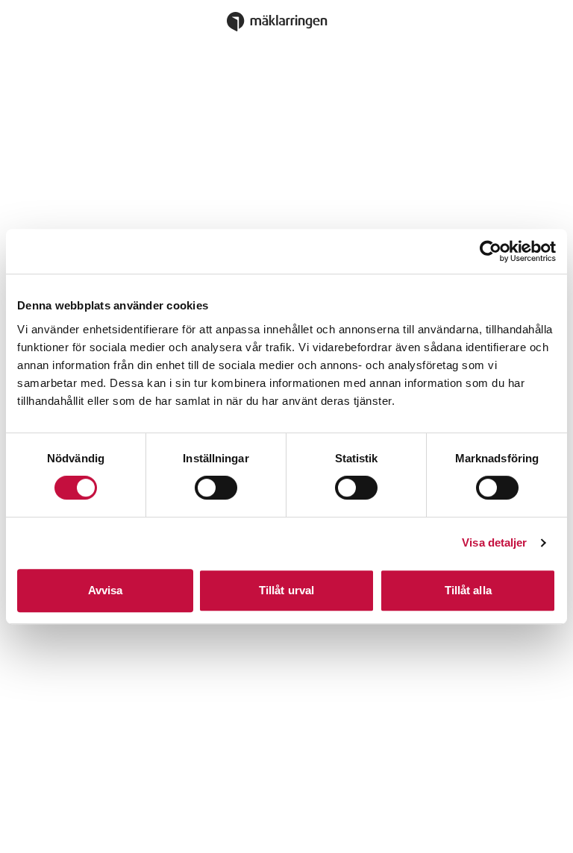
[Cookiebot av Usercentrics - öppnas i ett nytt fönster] (490, 251)
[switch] (216, 488)
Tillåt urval (286, 590)
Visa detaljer (494, 542)
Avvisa (105, 590)
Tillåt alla (468, 590)
